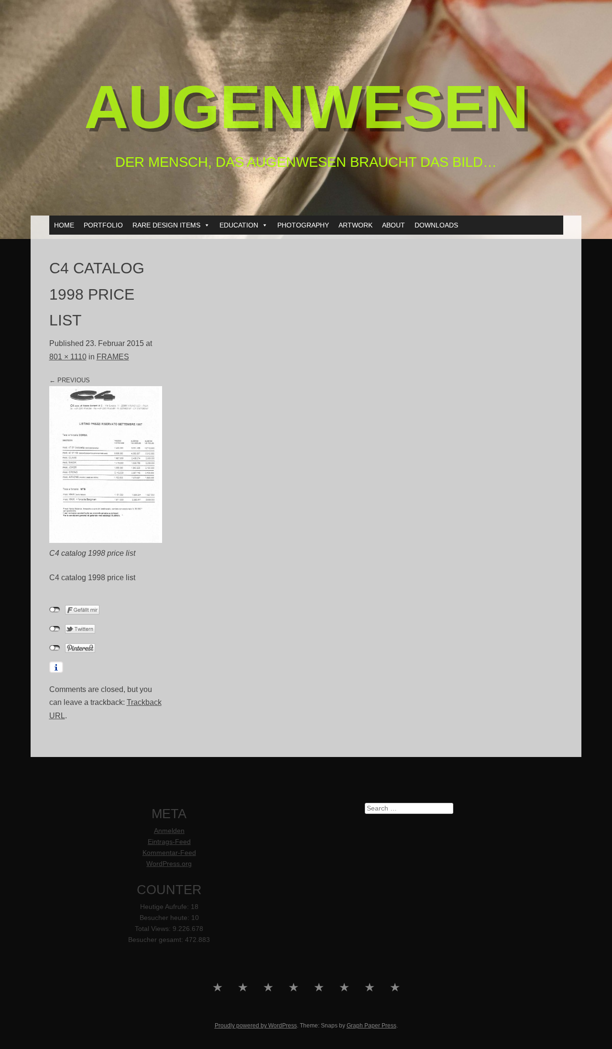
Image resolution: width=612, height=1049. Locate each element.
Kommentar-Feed (169, 852)
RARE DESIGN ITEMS (166, 225)
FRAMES (113, 357)
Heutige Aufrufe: (165, 906)
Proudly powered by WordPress (256, 1025)
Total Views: (154, 928)
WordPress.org (169, 863)
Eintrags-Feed (169, 841)
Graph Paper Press (371, 1025)
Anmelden (169, 830)
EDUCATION (238, 225)
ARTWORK (355, 225)
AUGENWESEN (306, 107)
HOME (64, 225)
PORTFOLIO (103, 225)
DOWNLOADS (436, 225)
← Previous (69, 380)
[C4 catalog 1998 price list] (105, 540)
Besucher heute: (165, 917)
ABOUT (393, 225)
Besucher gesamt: (156, 939)
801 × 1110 (68, 357)
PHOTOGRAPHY (303, 225)
